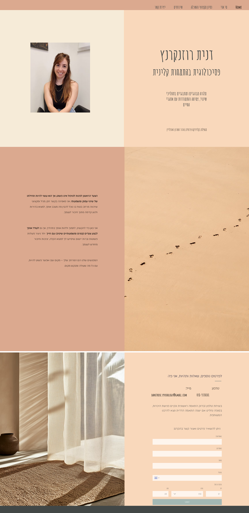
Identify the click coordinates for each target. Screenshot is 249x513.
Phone (220, 472)
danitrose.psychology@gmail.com (169, 395)
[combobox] (187, 494)
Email (220, 460)
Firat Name (219, 436)
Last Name (219, 448)
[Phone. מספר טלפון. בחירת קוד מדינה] (157, 478)
